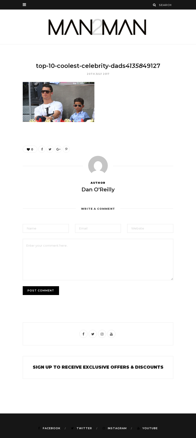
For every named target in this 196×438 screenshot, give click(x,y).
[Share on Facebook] (41, 149)
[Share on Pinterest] (66, 149)
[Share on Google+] (58, 149)
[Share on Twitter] (50, 149)
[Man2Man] (98, 27)
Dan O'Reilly (98, 189)
